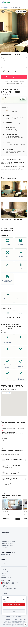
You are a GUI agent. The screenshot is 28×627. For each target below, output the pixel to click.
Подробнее (17, 518)
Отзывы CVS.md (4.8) (5, 593)
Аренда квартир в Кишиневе (7, 534)
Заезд (4, 58)
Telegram (3, 575)
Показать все (6, 484)
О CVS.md (3, 569)
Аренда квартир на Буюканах (7, 545)
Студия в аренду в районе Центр (11, 513)
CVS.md (6, 598)
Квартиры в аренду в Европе (7, 564)
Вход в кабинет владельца (7, 556)
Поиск (2, 536)
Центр (18, 5)
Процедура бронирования (6, 549)
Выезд (4, 63)
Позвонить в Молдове (6, 571)
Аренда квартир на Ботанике (7, 539)
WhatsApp (3, 573)
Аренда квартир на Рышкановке (8, 541)
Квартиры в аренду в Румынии (8, 563)
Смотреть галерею (22, 11)
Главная (2, 5)
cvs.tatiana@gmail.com (6, 577)
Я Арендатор (4, 547)
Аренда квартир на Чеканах (7, 543)
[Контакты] (25, 624)
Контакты (14, 608)
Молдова (8, 5)
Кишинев (13, 5)
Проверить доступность (14, 77)
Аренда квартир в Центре (6, 538)
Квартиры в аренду (5, 7)
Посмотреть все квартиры (14, 604)
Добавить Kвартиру (5, 554)
